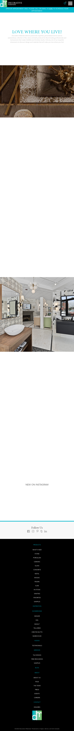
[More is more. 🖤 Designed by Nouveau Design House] (46, 493)
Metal (37, 574)
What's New (37, 550)
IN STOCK (37, 590)
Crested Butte (37, 632)
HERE (51, 9)
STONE (37, 554)
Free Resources (37, 659)
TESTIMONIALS (37, 646)
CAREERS (37, 698)
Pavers (37, 582)
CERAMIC (37, 562)
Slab (37, 586)
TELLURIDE (37, 628)
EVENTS (37, 694)
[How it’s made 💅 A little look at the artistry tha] (65, 493)
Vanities (37, 594)
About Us (37, 678)
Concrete (37, 570)
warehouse (37, 636)
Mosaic (37, 578)
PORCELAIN (37, 558)
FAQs (37, 682)
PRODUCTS (37, 545)
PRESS (37, 690)
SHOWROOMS (37, 611)
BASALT (37, 624)
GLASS (37, 566)
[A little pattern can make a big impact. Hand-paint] (27, 493)
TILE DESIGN (37, 655)
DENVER (37, 616)
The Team (37, 686)
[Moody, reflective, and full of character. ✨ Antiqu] (9, 493)
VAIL (37, 620)
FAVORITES (37, 598)
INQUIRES (37, 707)
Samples (37, 602)
